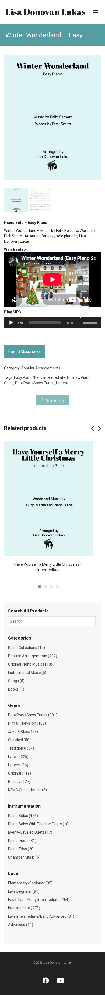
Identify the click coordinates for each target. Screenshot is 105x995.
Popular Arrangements (40, 368)
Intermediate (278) (24, 908)
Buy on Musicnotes (24, 351)
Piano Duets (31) (22, 840)
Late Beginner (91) (24, 891)
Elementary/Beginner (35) (30, 883)
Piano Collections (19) (26, 647)
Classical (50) (19, 740)
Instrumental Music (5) (27, 672)
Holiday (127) (19, 781)
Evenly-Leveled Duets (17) (30, 832)
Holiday (73, 377)
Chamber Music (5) (24, 857)
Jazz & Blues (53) (23, 731)
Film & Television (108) (27, 723)
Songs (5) (16, 681)
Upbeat (62, 383)
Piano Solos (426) (23, 816)
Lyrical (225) (18, 756)
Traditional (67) (21, 748)
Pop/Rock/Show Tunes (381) (32, 715)
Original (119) (19, 773)
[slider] (90, 322)
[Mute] (79, 315)
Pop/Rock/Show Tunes (34, 383)
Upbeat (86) (18, 765)
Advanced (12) (20, 925)
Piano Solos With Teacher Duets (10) (39, 824)
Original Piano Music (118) (30, 664)
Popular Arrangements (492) (32, 656)
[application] (52, 322)
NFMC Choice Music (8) (27, 790)
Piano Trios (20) (21, 849)
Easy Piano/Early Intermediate (39, 377)
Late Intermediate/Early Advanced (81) (41, 916)
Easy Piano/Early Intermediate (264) (38, 900)
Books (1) (16, 689)
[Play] (11, 322)
